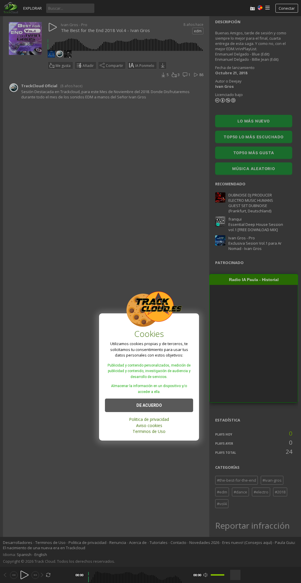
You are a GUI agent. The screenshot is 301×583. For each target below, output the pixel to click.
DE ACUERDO (149, 405)
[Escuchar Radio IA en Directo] (252, 8)
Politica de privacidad (149, 419)
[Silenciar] (205, 575)
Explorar (32, 8)
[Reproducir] (24, 575)
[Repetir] (48, 575)
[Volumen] (217, 575)
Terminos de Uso (149, 431)
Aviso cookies (149, 425)
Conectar (287, 8)
